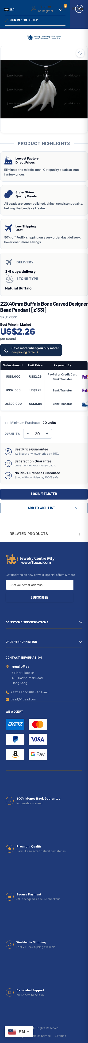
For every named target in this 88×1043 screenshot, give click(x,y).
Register (47, 11)
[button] (44, 534)
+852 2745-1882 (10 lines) (30, 692)
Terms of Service (39, 1036)
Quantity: (12, 433)
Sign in (45, 6)
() (65, 6)
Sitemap (60, 1036)
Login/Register (44, 494)
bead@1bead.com (24, 699)
